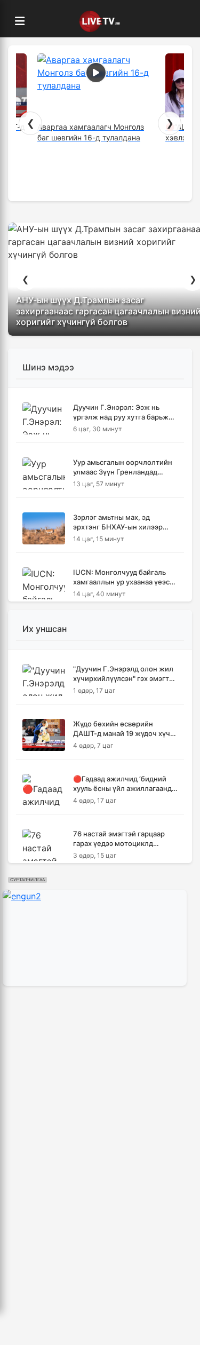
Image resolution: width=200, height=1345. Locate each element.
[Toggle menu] (19, 21)
